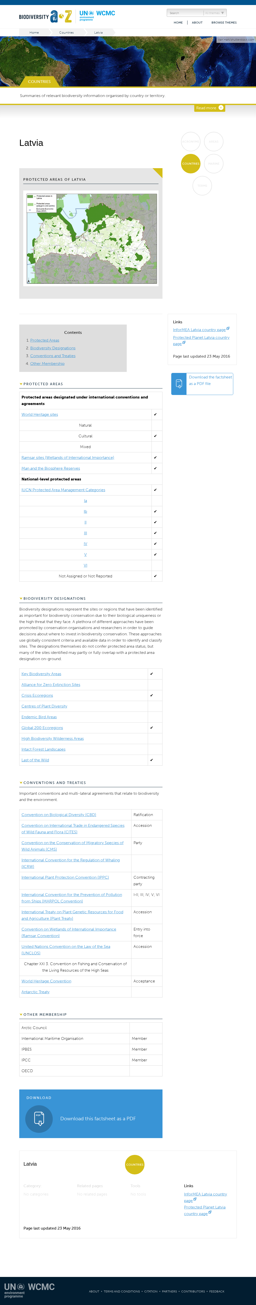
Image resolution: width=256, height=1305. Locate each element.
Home (178, 22)
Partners (169, 1291)
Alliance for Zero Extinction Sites (51, 684)
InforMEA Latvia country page (199, 329)
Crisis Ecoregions (37, 695)
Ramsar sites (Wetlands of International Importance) (68, 457)
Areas (213, 141)
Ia (85, 500)
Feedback (216, 1291)
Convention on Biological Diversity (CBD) (59, 814)
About (197, 22)
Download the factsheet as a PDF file (210, 380)
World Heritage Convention (46, 981)
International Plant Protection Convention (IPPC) (65, 877)
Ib (85, 511)
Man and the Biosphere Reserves (51, 468)
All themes (212, 13)
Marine (214, 163)
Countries (66, 32)
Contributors (193, 1291)
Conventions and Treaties (53, 355)
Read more (206, 108)
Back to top (247, 1118)
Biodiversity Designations (53, 348)
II (85, 522)
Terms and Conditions (122, 1291)
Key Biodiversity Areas (41, 673)
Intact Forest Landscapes (44, 749)
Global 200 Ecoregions (42, 727)
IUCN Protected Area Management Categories (63, 489)
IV (85, 543)
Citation (151, 1291)
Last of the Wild (35, 760)
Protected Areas (44, 340)
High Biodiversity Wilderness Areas (53, 738)
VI (85, 565)
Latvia (98, 32)
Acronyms (190, 141)
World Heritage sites (40, 414)
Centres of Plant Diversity (44, 706)
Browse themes (224, 22)
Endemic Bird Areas (39, 717)
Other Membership (47, 363)
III (85, 533)
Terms (202, 185)
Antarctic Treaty (36, 991)
